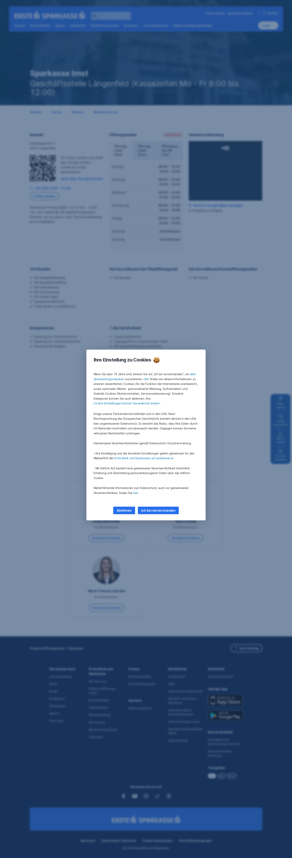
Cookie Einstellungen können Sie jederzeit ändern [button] (127, 403)
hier (135, 493)
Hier (146, 379)
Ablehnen (124, 510)
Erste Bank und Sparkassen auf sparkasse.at (143, 458)
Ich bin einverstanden (158, 510)
